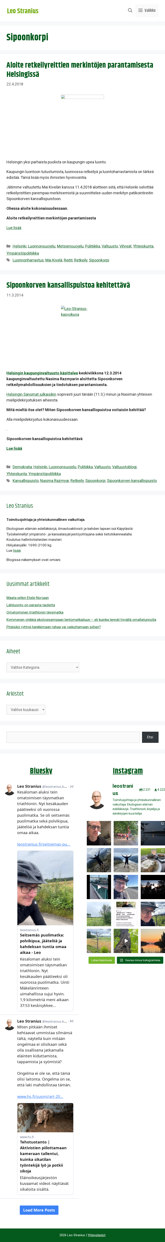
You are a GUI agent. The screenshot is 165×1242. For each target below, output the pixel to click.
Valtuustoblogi (124, 467)
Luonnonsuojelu (41, 246)
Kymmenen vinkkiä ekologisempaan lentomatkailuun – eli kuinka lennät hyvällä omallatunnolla (81, 619)
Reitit (68, 260)
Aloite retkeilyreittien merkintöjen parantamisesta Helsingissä (79, 70)
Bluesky (41, 771)
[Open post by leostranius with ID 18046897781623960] (153, 914)
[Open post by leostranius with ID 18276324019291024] (153, 833)
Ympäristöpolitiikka (22, 253)
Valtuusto (110, 246)
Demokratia (22, 467)
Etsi (150, 737)
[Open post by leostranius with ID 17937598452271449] (126, 914)
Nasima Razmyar (54, 480)
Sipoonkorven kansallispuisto (132, 480)
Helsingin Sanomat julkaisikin (31, 394)
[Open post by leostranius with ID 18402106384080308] (126, 887)
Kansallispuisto (26, 480)
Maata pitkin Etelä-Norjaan (27, 598)
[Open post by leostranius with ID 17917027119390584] (99, 941)
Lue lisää (13, 227)
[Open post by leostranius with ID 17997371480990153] (99, 833)
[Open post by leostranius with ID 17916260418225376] (99, 860)
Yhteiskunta (143, 246)
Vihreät (125, 246)
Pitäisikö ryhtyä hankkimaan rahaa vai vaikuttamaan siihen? (53, 627)
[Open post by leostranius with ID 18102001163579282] (126, 833)
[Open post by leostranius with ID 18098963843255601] (153, 860)
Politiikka (92, 246)
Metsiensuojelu (70, 246)
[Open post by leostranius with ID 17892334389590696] (99, 887)
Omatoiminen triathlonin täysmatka (34, 612)
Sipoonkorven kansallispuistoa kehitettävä (68, 285)
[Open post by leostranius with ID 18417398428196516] (126, 860)
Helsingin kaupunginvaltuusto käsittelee (42, 373)
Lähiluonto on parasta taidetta (30, 605)
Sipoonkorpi (99, 260)
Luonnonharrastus (28, 260)
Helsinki (19, 246)
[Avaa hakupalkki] (130, 10)
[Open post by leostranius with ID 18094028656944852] (153, 941)
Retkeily (80, 260)
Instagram (128, 771)
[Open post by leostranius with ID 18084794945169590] (153, 887)
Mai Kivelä (53, 260)
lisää (17, 550)
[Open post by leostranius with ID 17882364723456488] (99, 914)
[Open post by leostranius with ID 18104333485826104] (126, 941)
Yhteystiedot (96, 1235)
